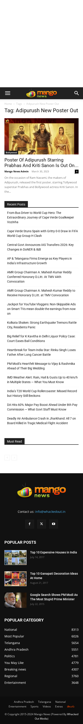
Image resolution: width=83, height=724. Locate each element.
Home (8, 104)
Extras (59, 706)
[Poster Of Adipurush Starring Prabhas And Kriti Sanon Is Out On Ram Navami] (41, 136)
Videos (47, 706)
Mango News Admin (16, 171)
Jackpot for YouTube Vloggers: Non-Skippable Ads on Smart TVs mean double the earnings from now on (41, 308)
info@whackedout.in (50, 511)
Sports (35, 706)
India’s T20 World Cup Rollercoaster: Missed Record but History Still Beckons (42, 393)
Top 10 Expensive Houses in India (53, 552)
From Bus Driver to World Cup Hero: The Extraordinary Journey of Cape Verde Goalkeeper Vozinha (40, 217)
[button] (7, 93)
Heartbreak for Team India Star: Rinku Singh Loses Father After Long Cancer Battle (41, 352)
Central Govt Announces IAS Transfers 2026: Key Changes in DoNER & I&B (40, 247)
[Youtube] (53, 524)
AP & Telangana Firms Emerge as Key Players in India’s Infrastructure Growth (39, 261)
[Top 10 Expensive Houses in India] (15, 557)
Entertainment (17, 706)
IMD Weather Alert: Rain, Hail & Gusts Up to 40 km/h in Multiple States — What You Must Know (42, 380)
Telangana (44, 702)
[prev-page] (7, 457)
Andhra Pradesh (24, 702)
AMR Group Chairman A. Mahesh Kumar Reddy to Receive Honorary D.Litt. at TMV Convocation (41, 293)
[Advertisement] (41, 43)
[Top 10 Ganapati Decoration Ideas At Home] (15, 578)
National (60, 702)
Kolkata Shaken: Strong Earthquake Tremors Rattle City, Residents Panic (42, 325)
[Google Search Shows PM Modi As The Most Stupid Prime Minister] (15, 600)
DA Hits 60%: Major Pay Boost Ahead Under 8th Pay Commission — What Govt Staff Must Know (42, 407)
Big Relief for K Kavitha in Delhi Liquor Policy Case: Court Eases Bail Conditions (41, 338)
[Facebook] (29, 524)
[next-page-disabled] (14, 457)
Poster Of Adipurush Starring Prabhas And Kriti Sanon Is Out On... (41, 162)
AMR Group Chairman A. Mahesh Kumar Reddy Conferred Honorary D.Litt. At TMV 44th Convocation (39, 276)
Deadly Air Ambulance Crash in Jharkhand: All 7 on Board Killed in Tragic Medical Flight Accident (41, 421)
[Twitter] (41, 524)
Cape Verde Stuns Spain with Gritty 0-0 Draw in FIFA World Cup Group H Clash (42, 233)
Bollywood (11, 152)
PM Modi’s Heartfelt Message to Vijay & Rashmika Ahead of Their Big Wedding (41, 366)
